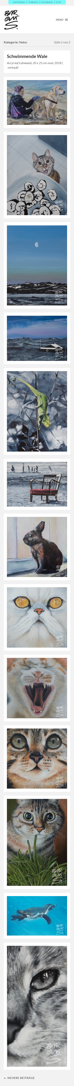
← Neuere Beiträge (19, 1077)
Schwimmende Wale (27, 56)
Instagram (19, 2)
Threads (33, 2)
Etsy (58, 2)
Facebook (47, 2)
